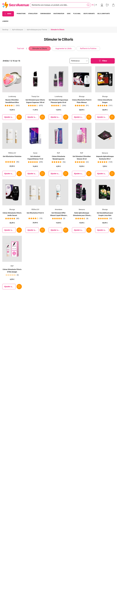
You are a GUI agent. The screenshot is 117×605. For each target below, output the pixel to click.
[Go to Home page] (15, 5)
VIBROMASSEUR (45, 13)
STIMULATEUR (32, 13)
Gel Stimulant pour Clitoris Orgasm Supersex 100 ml (35, 101)
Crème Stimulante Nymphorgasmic (58, 157)
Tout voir (20, 48)
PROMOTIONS (21, 13)
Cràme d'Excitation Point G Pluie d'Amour (81, 101)
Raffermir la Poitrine (88, 48)
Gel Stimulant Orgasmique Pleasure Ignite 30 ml (58, 101)
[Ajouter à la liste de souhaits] (19, 117)
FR (93, 5)
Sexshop (5, 29)
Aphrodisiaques (17, 29)
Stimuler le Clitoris (39, 48)
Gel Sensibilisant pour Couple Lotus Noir (105, 214)
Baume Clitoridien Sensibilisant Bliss (12, 101)
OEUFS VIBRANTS (89, 13)
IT (96, 5)
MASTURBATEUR (58, 13)
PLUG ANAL (77, 13)
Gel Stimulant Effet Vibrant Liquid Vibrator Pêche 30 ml (58, 214)
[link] (102, 5)
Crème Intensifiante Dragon (105, 101)
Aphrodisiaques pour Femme (37, 29)
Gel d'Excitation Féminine (12, 156)
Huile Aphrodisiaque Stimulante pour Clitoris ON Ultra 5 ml (81, 214)
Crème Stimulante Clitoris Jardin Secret (12, 214)
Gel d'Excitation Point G (35, 213)
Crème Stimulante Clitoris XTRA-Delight (12, 270)
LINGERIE (5, 21)
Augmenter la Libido (63, 48)
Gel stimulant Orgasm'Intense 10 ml (35, 157)
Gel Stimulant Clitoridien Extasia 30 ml (82, 157)
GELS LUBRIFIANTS (103, 13)
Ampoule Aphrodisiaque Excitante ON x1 (105, 157)
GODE (68, 13)
